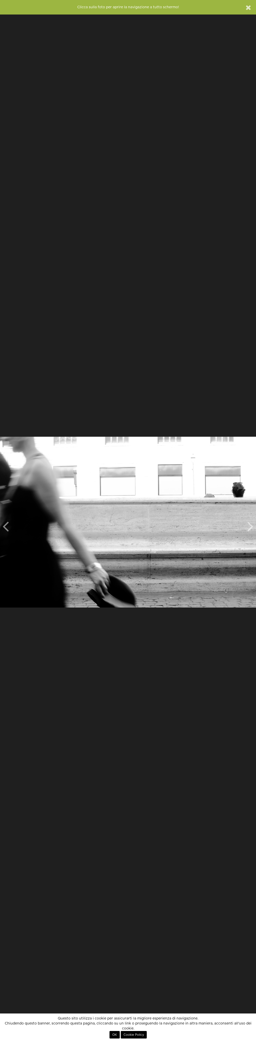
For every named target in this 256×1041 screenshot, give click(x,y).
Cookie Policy (134, 1034)
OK (114, 1034)
